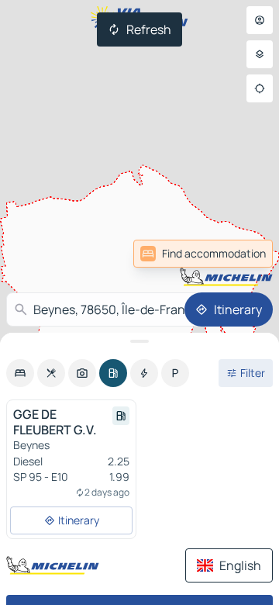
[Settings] (259, 54)
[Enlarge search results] (139, 341)
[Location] (259, 88)
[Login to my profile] (259, 20)
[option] (20, 373)
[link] (203, 254)
